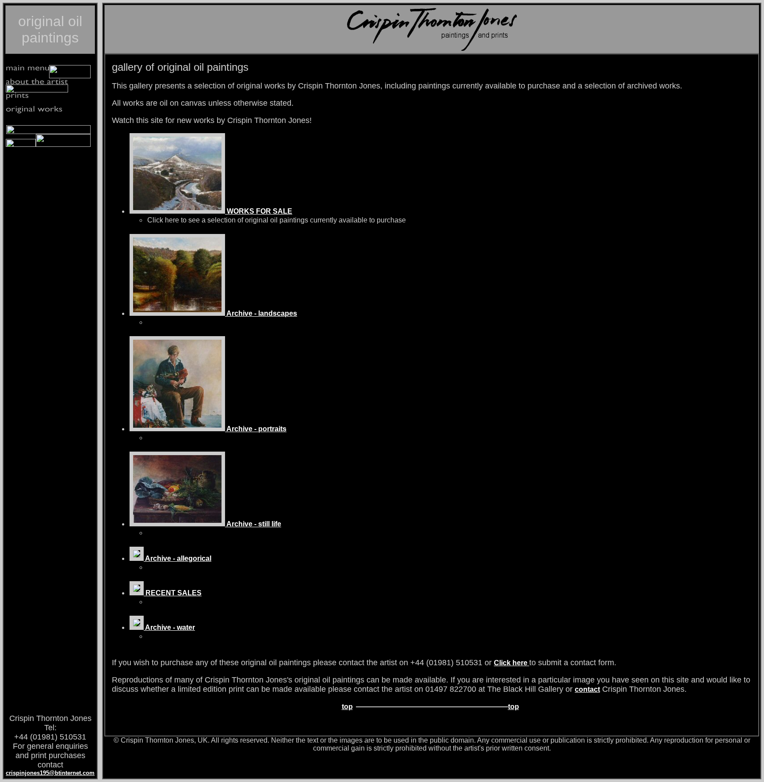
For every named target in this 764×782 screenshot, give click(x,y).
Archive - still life (253, 524)
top (347, 706)
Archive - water (169, 627)
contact (587, 689)
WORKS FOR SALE (258, 211)
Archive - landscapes (261, 313)
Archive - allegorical (177, 558)
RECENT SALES (173, 593)
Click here (511, 663)
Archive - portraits (255, 429)
